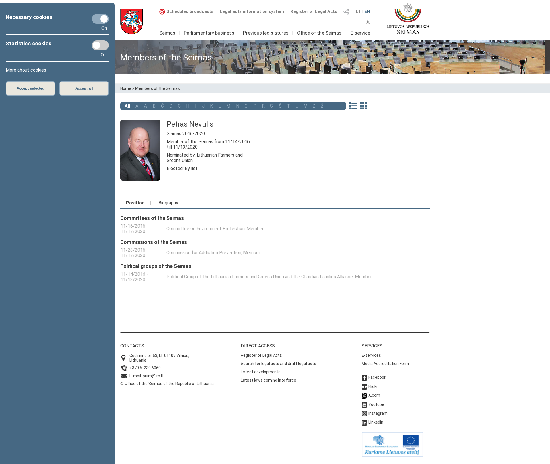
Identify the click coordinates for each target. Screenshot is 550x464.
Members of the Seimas (157, 88)
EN (367, 11)
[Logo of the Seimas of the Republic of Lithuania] (408, 18)
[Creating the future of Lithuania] (392, 455)
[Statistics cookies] (100, 45)
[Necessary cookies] (100, 19)
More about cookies (26, 70)
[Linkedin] (364, 422)
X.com (374, 395)
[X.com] (364, 395)
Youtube (376, 404)
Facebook (377, 377)
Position (135, 203)
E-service (360, 33)
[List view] (353, 106)
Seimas (167, 33)
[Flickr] (364, 386)
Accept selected (30, 88)
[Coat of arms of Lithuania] (131, 21)
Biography (168, 203)
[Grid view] (363, 106)
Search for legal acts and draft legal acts (278, 363)
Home (125, 88)
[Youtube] (364, 404)
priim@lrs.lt (153, 376)
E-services (371, 355)
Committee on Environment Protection (205, 228)
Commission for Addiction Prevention (203, 252)
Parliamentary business (209, 33)
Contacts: (132, 346)
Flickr (373, 386)
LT (358, 11)
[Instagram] (364, 413)
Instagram (378, 413)
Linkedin (375, 422)
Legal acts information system (252, 11)
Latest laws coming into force (268, 380)
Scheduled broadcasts (189, 11)
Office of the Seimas (319, 33)
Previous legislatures (265, 33)
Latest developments (261, 372)
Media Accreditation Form (385, 363)
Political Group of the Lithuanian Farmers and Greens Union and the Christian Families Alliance (259, 276)
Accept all (84, 88)
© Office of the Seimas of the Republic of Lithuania (167, 383)
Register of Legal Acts (313, 11)
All (127, 106)
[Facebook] (364, 377)
